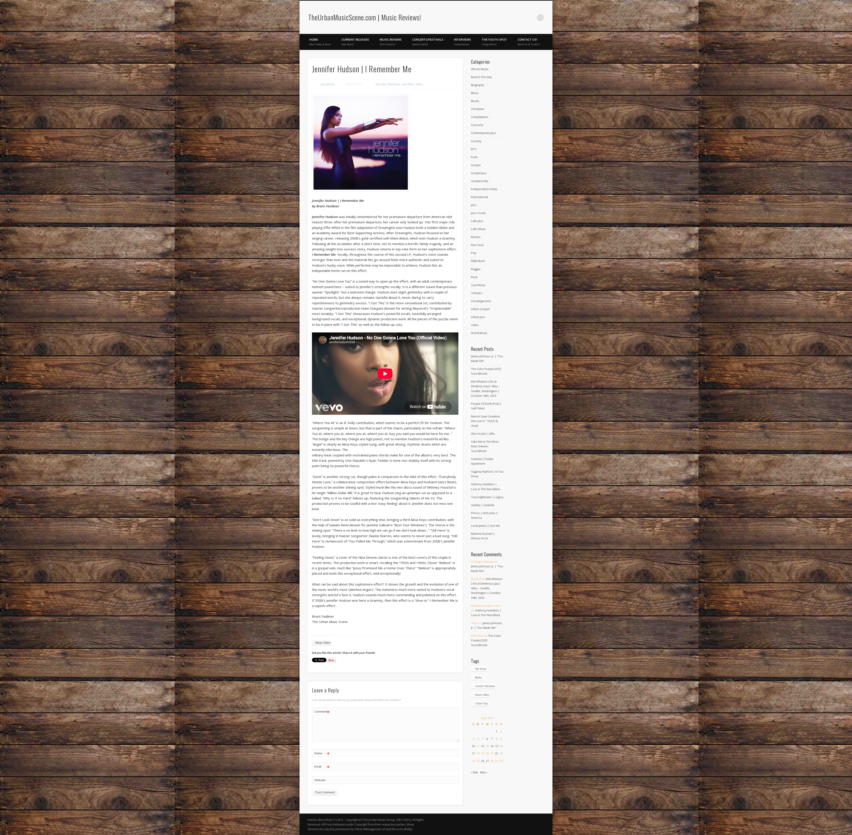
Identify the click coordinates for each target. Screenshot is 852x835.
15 (496, 746)
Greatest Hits (479, 181)
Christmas (477, 109)
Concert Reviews (485, 686)
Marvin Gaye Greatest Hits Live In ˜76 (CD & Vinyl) (485, 421)
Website (319, 780)
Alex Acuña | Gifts (483, 434)
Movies (475, 237)
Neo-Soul (381, 84)
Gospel (476, 165)
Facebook (522, 17)
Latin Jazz (477, 221)
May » (483, 772)
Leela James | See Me (485, 526)
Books (475, 101)
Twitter (531, 17)
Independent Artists (484, 189)
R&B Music (394, 84)
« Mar (474, 772)
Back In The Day (481, 77)
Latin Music (478, 229)
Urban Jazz (478, 317)
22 (496, 753)
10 (473, 746)
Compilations (479, 117)
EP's (473, 149)
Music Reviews (391, 41)
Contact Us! (529, 41)
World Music (479, 333)
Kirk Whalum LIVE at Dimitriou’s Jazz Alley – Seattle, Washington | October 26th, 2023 (486, 588)
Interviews (462, 41)
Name (322, 754)
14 (491, 746)
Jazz (473, 205)
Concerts (477, 125)
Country (476, 141)
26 (482, 761)
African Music (480, 69)
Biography (477, 85)
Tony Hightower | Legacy (487, 497)
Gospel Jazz (479, 173)
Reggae (476, 269)
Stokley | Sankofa (482, 505)
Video (419, 84)
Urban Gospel (480, 309)
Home (320, 41)
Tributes (476, 293)
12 (482, 746)
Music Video (323, 642)
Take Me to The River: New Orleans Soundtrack (485, 446)
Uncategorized (481, 301)
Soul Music (408, 84)
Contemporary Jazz (483, 133)
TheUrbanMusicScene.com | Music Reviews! (364, 17)
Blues (474, 93)
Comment (322, 712)
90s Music (481, 669)
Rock (474, 277)
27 (487, 761)
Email (322, 767)
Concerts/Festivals (427, 41)
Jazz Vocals (478, 213)
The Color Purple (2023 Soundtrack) (486, 640)
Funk (474, 157)
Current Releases (355, 41)
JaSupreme (327, 84)
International (479, 197)
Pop (473, 253)
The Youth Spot (494, 41)
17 (473, 753)
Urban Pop (481, 703)
